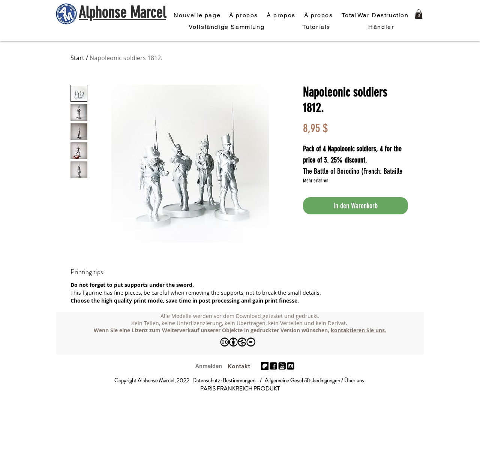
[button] (419, 14)
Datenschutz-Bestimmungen (223, 380)
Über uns (354, 380)
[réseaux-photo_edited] (273, 366)
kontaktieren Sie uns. (358, 330)
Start (77, 58)
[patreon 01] (264, 366)
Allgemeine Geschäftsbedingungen (302, 380)
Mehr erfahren (315, 181)
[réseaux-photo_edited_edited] (290, 366)
